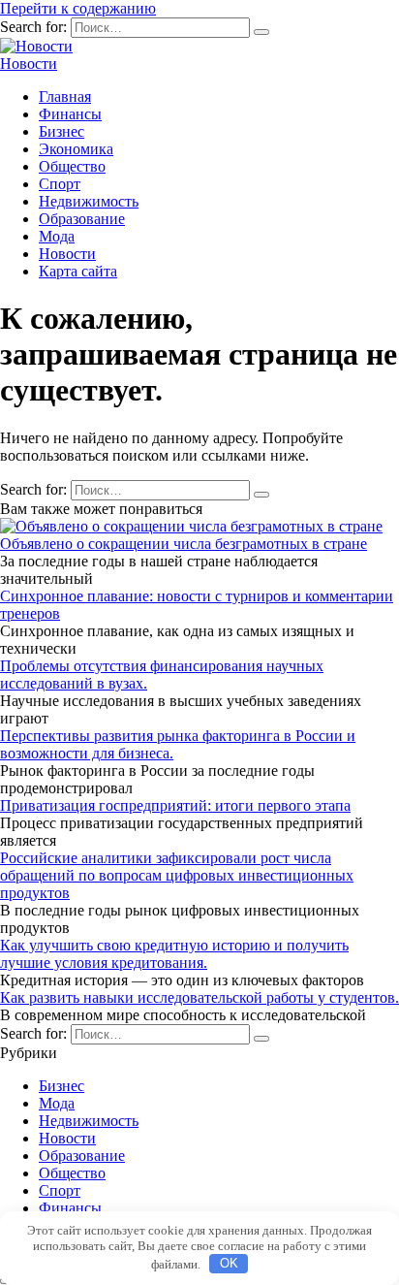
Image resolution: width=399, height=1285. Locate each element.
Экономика (76, 149)
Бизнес (61, 131)
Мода (57, 236)
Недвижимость (88, 201)
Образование (82, 218)
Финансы (70, 114)
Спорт (59, 184)
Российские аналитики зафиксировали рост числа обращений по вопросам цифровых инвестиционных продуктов (176, 875)
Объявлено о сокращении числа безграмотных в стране (183, 543)
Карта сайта (78, 271)
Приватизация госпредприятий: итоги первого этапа (175, 805)
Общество (72, 166)
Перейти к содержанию (78, 8)
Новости (28, 63)
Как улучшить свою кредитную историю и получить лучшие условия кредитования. (174, 954)
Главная (65, 96)
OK (229, 1263)
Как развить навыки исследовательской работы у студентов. (199, 997)
